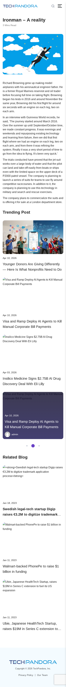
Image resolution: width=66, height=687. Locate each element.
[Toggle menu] (59, 6)
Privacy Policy (25, 675)
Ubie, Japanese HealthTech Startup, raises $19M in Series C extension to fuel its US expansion (30, 629)
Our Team (42, 675)
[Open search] (53, 6)
